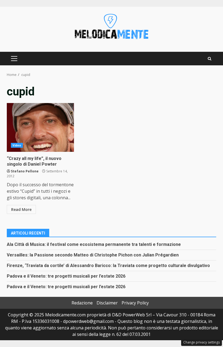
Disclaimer (107, 303)
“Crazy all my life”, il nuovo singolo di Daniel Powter (40, 127)
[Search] (209, 58)
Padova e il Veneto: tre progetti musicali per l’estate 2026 (66, 276)
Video (17, 145)
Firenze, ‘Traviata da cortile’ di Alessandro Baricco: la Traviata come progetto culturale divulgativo (108, 265)
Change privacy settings (201, 342)
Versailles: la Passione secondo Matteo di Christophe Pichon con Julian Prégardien (93, 255)
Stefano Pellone (25, 171)
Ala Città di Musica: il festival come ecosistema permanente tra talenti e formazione (94, 244)
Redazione (82, 303)
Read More (21, 209)
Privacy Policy (135, 303)
